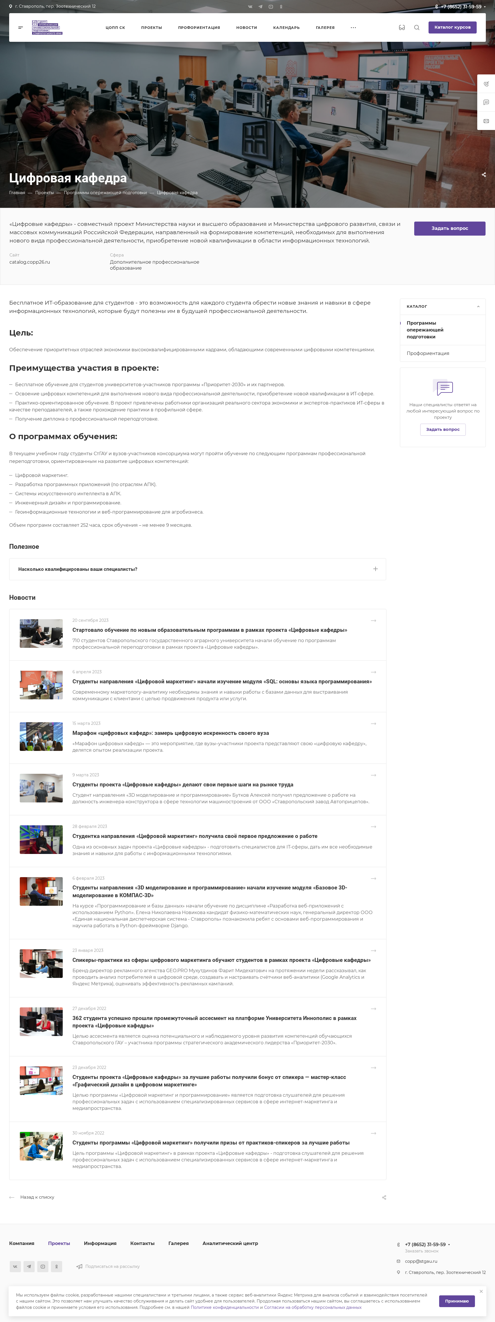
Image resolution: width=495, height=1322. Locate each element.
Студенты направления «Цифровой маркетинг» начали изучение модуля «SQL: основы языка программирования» (222, 681)
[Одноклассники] (281, 6)
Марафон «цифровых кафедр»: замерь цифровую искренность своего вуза (170, 733)
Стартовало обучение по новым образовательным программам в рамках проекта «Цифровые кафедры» (209, 630)
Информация (100, 1243)
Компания (21, 1243)
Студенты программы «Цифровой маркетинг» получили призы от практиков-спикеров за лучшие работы (211, 1142)
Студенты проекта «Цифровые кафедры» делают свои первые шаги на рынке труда (182, 784)
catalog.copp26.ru (29, 262)
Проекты (59, 1243)
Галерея (178, 1243)
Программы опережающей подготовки (425, 330)
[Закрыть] (481, 1291)
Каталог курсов (453, 27)
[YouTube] (271, 6)
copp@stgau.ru (421, 1261)
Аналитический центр (230, 1243)
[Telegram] (260, 6)
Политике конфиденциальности (225, 1307)
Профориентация (428, 353)
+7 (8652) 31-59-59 (461, 6)
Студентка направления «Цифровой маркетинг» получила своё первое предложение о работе (194, 836)
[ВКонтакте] (250, 6)
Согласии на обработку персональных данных (313, 1307)
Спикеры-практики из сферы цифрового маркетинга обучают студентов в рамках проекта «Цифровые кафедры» (221, 960)
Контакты (142, 1243)
